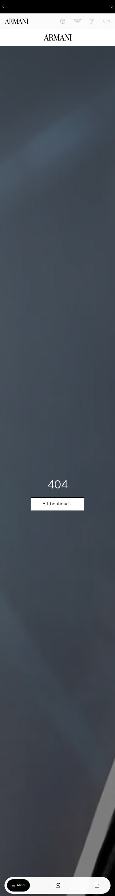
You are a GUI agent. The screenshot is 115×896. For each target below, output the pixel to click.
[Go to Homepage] (58, 37)
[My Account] (58, 885)
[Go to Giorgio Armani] (63, 21)
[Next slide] (111, 6)
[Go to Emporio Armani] (77, 21)
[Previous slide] (3, 6)
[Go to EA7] (92, 21)
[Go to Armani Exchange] (106, 21)
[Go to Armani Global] (16, 21)
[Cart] (97, 885)
